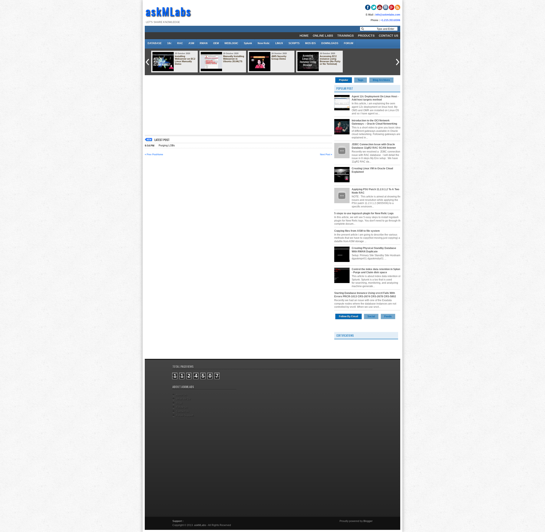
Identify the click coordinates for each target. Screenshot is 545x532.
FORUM (348, 43)
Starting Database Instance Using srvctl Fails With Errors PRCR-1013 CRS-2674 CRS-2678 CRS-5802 (365, 295)
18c (169, 43)
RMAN (204, 43)
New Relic (264, 43)
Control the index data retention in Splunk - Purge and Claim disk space (377, 271)
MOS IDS (310, 43)
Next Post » (326, 154)
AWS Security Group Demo (278, 57)
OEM (216, 43)
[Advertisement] (238, 105)
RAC (180, 43)
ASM (191, 43)
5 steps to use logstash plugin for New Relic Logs (364, 213)
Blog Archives (381, 80)
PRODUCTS (366, 35)
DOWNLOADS (329, 43)
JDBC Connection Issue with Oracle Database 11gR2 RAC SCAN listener (374, 146)
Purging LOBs (167, 145)
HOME (304, 35)
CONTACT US (388, 35)
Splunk (248, 43)
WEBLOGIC (231, 43)
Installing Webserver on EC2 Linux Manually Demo (185, 60)
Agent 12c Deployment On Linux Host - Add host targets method (375, 98)
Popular (343, 80)
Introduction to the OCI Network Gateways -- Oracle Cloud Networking (374, 122)
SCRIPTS (294, 43)
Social (371, 316)
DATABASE (155, 43)
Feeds (388, 316)
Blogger (368, 521)
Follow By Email (348, 316)
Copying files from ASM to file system (357, 230)
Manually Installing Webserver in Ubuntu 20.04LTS (233, 59)
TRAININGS (345, 35)
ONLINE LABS (323, 35)
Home (160, 154)
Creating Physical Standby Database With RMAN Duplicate (374, 250)
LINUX (279, 43)
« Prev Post (151, 154)
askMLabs (168, 11)
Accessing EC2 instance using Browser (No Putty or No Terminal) (330, 60)
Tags (360, 80)
